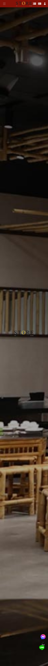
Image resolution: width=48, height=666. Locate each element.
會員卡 (39, 3)
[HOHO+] (24, 7)
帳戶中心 (44, 4)
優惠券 (34, 3)
